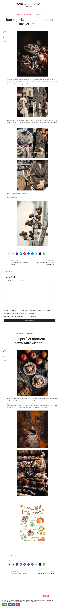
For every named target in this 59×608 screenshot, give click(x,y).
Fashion (19, 14)
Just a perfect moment (22, 333)
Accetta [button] (5, 604)
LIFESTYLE (30, 333)
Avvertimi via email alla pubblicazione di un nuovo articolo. (20, 316)
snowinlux (30, 28)
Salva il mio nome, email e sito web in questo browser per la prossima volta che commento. (29, 310)
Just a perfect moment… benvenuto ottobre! (29, 340)
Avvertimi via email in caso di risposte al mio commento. (19, 313)
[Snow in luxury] (29, 4)
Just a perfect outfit (26, 14)
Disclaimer (44, 595)
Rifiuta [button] (17, 604)
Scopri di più (11, 604)
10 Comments (8, 271)
